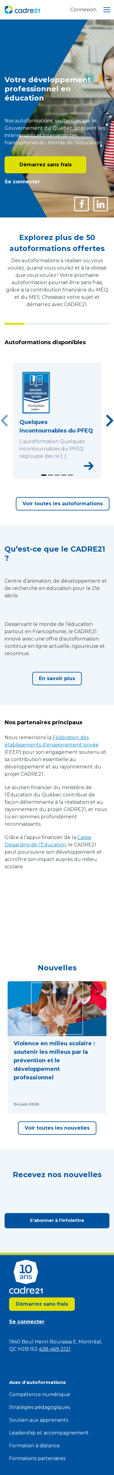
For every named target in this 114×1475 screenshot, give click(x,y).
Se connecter (22, 182)
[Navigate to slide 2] (50, 475)
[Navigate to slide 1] (43, 475)
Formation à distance (34, 1446)
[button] (57, 1047)
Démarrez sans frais (45, 165)
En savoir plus (57, 678)
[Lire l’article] (94, 1104)
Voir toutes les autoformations (62, 503)
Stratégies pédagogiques (39, 1407)
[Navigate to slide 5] (70, 475)
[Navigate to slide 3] (57, 475)
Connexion (83, 9)
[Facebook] (81, 204)
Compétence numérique (39, 1394)
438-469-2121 (55, 1349)
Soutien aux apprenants (38, 1420)
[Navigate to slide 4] (63, 475)
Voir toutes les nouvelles (57, 1128)
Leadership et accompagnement (49, 1433)
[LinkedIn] (100, 204)
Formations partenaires (37, 1458)
